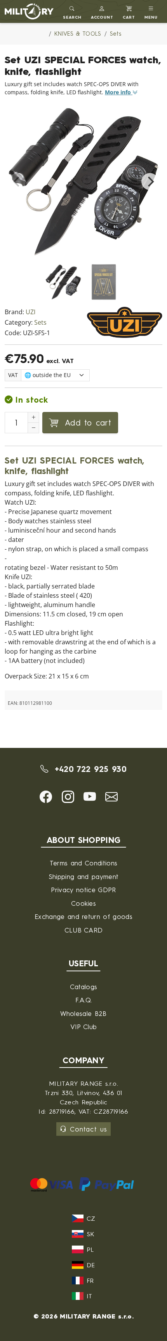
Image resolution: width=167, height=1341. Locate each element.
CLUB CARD (83, 930)
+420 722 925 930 (88, 769)
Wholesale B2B (83, 1013)
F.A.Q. (83, 1000)
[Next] (149, 181)
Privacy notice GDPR (83, 890)
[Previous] (17, 181)
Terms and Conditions (83, 863)
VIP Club (83, 1027)
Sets (40, 322)
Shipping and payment (83, 876)
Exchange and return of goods (83, 916)
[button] (102, 11)
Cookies (83, 903)
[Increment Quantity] (33, 417)
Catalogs (83, 987)
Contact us (88, 1129)
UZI (30, 312)
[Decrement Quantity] (33, 427)
